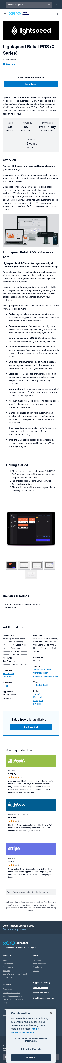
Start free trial (31, 726)
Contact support (40, 672)
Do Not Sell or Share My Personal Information (30, 1039)
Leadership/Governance (13, 999)
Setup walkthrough (42, 669)
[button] (31, 230)
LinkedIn (37, 703)
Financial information (11, 992)
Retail (5, 685)
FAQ (5, 1002)
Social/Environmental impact (15, 973)
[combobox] (34, 892)
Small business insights (43, 997)
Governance (8, 963)
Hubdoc (12, 817)
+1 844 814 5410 (41, 684)
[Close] (57, 4)
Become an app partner (14, 929)
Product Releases (40, 987)
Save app (10, 64)
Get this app (31, 84)
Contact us (7, 977)
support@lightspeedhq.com (46, 675)
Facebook (38, 697)
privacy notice (26, 1032)
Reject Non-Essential (31, 1049)
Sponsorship (8, 967)
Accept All (31, 1057)
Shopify (12, 773)
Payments (8, 676)
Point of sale (8, 673)
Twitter (36, 693)
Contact (36, 970)
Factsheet (37, 960)
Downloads (37, 967)
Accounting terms (41, 992)
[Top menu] (57, 13)
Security (6, 970)
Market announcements (12, 996)
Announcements (39, 963)
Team (5, 960)
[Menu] (5, 13)
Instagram (38, 700)
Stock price (7, 989)
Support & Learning (41, 982)
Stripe (11, 861)
